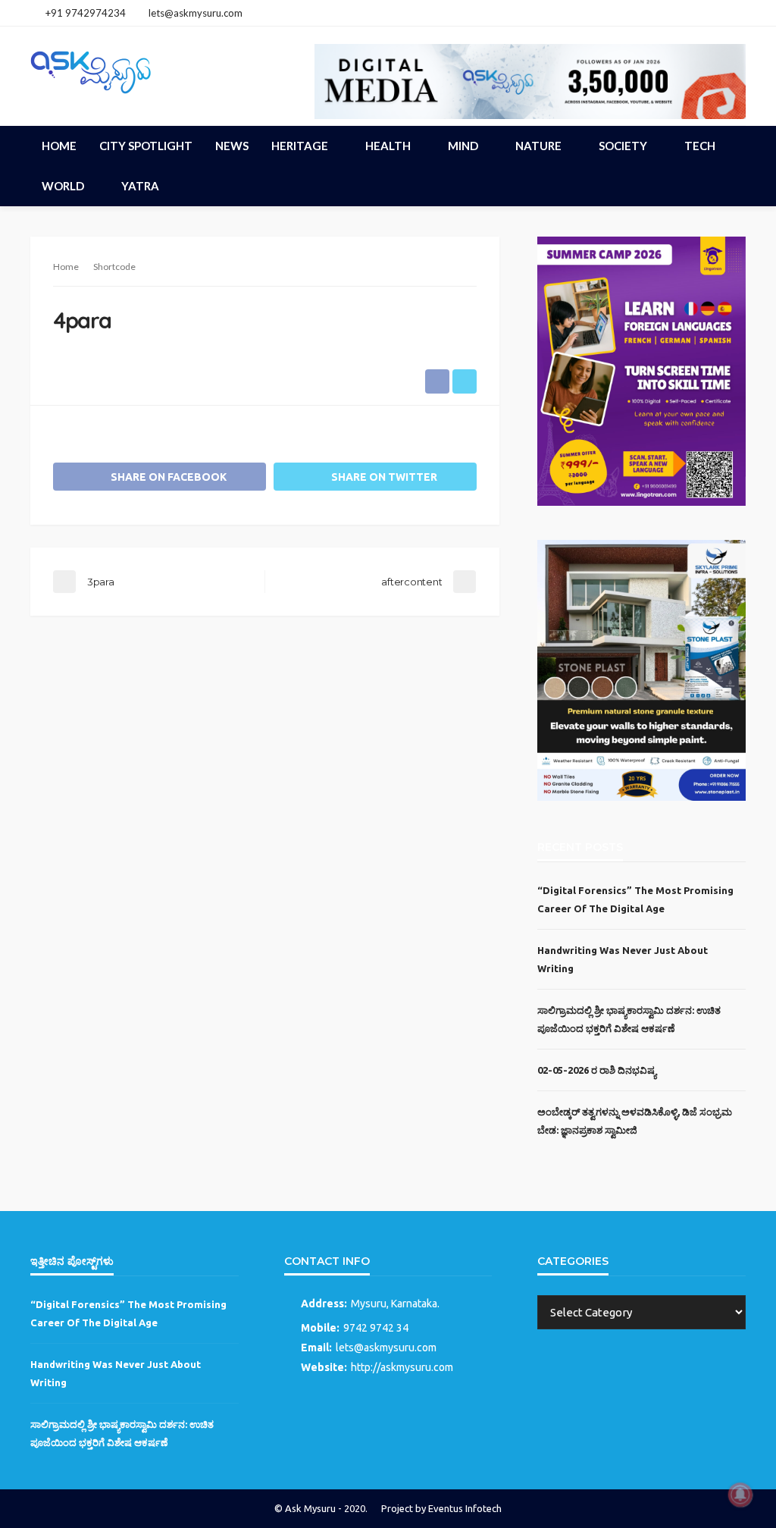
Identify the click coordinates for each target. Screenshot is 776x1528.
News (232, 145)
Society (623, 145)
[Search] (733, 145)
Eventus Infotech (465, 1508)
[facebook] (696, 13)
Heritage (299, 145)
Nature (538, 145)
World (63, 186)
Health (388, 145)
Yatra (140, 186)
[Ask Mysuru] (91, 70)
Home (59, 145)
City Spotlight (145, 145)
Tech (699, 145)
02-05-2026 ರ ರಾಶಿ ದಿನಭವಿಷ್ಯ (596, 1070)
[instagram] (716, 13)
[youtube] (736, 13)
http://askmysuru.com (402, 1367)
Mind (463, 145)
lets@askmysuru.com (386, 1347)
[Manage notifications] (740, 1495)
